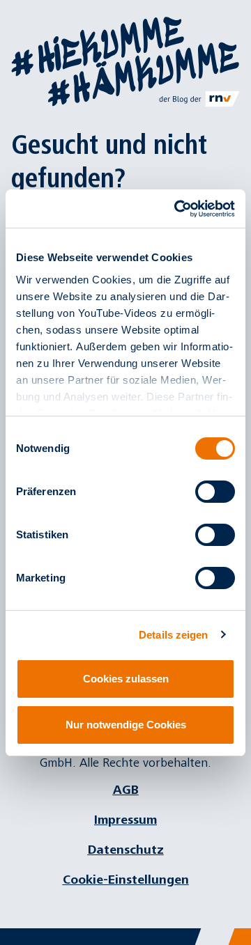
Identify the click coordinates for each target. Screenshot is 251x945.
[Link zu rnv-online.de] (200, 99)
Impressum (125, 820)
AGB (126, 790)
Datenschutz (126, 850)
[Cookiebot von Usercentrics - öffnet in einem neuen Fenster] (177, 209)
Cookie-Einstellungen (126, 880)
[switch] (215, 492)
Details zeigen (173, 635)
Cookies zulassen (126, 679)
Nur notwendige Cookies (126, 725)
